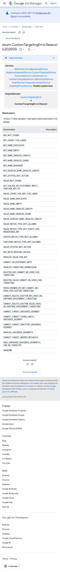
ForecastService (23, 76)
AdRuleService (21, 69)
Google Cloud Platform (12, 538)
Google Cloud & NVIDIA (12, 428)
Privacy (14, 559)
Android (5, 475)
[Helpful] (19, 32)
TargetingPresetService (20, 86)
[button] (30, 58)
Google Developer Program (14, 410)
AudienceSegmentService (18, 72)
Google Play (7, 502)
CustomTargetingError (31, 97)
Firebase (6, 484)
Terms (5, 559)
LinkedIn (5, 454)
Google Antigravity (10, 493)
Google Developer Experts (13, 419)
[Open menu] (4, 3)
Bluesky (5, 445)
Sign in (53, 3)
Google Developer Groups (13, 415)
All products (7, 547)
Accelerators (8, 424)
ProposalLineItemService (37, 82)
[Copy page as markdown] (29, 49)
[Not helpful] (23, 32)
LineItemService (39, 76)
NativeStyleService (43, 79)
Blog (4, 441)
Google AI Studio (9, 489)
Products (14, 27)
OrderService (18, 82)
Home (4, 27)
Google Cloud (8, 498)
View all (5, 507)
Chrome (5, 480)
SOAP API (39, 27)
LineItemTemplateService (21, 79)
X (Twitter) (7, 459)
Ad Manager (33, 3)
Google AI (6, 543)
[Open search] (46, 3)
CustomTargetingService (44, 72)
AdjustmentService (38, 69)
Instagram (6, 450)
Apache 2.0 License (25, 386)
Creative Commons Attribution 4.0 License (22, 383)
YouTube (6, 463)
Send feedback (13, 38)
